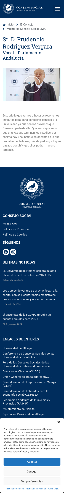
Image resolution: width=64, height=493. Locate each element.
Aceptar (32, 461)
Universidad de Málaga (17, 348)
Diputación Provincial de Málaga (23, 414)
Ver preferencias (32, 481)
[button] (58, 422)
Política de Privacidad (36, 488)
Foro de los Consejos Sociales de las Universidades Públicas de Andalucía (26, 364)
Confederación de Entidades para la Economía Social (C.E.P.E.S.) (25, 392)
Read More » (9, 286)
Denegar (32, 471)
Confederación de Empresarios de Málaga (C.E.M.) (29, 383)
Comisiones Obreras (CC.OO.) (21, 371)
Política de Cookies (15, 488)
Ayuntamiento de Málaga (19, 409)
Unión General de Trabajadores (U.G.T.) (27, 376)
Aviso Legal (53, 488)
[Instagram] (13, 252)
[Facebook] (6, 252)
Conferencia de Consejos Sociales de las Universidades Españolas (28, 355)
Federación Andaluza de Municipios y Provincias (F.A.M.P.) (26, 401)
